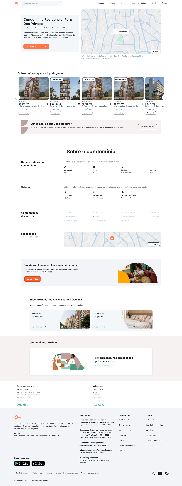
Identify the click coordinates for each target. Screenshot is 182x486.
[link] (147, 126)
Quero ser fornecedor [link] (127, 446)
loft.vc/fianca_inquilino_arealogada (94, 432)
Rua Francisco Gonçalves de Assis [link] (28, 392)
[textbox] (42, 3)
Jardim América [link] (98, 397)
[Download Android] (22, 463)
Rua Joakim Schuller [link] (24, 397)
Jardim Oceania (114, 56)
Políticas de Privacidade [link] (42, 473)
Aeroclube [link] (96, 395)
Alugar (112, 3)
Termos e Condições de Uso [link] (66, 473)
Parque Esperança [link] (99, 400)
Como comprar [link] (125, 430)
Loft (82, 56)
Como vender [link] (124, 425)
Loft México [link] (123, 451)
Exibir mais (21, 404)
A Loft (153, 3)
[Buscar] (60, 3)
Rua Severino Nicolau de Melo (132, 56)
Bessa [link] (95, 392)
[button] (112, 239)
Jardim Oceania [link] (98, 389)
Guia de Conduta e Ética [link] (90, 473)
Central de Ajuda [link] (125, 420)
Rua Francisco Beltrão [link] (24, 389)
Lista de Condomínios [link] (154, 425)
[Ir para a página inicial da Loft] (18, 3)
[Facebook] (167, 474)
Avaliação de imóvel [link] (153, 440)
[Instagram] (153, 474)
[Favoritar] (47, 104)
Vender (123, 3)
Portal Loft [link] (149, 420)
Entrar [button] (164, 3)
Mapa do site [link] (150, 435)
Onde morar (91, 56)
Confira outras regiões (104, 366)
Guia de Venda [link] (151, 430)
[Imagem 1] (33, 97)
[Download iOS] (38, 463)
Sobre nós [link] (123, 435)
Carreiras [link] (122, 440)
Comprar (100, 3)
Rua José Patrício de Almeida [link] (27, 400)
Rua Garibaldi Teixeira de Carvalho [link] (29, 395)
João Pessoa (101, 56)
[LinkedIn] (160, 474)
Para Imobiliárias (139, 3)
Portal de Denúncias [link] (21, 473)
